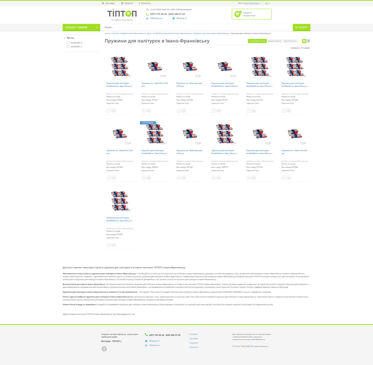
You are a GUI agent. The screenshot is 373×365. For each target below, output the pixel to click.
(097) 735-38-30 (156, 335)
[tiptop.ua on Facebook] (104, 348)
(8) (77, 42)
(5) (76, 46)
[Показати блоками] (304, 41)
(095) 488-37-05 (173, 335)
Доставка (194, 338)
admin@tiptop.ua (258, 339)
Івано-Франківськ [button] (252, 3)
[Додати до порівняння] (113, 110)
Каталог (76, 27)
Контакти (194, 347)
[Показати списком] (308, 41)
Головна (193, 334)
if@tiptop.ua (154, 345)
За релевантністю (257, 41)
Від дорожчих (290, 41)
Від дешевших (274, 41)
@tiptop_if (181, 18)
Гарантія (194, 343)
